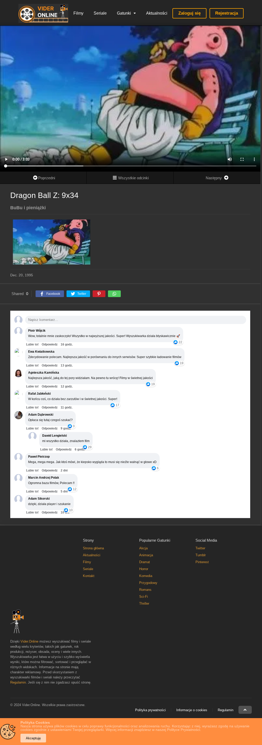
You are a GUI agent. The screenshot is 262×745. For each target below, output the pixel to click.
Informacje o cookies (191, 710)
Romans (145, 590)
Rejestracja (226, 13)
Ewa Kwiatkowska (41, 351)
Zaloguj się (189, 13)
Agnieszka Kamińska (43, 372)
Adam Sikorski (39, 498)
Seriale (100, 13)
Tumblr (200, 555)
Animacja (146, 555)
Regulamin (18, 682)
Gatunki (124, 13)
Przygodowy (148, 583)
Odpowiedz (50, 344)
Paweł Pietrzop (39, 456)
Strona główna (93, 548)
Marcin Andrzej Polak (43, 477)
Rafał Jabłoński (39, 393)
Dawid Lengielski (54, 435)
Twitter (200, 548)
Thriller (144, 603)
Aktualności (156, 13)
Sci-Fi (143, 597)
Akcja (143, 548)
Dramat (144, 562)
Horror (143, 569)
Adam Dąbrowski (40, 414)
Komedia (145, 576)
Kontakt (88, 576)
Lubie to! (32, 344)
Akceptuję (33, 738)
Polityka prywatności (150, 710)
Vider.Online (29, 641)
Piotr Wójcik (37, 330)
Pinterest (202, 562)
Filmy (78, 13)
